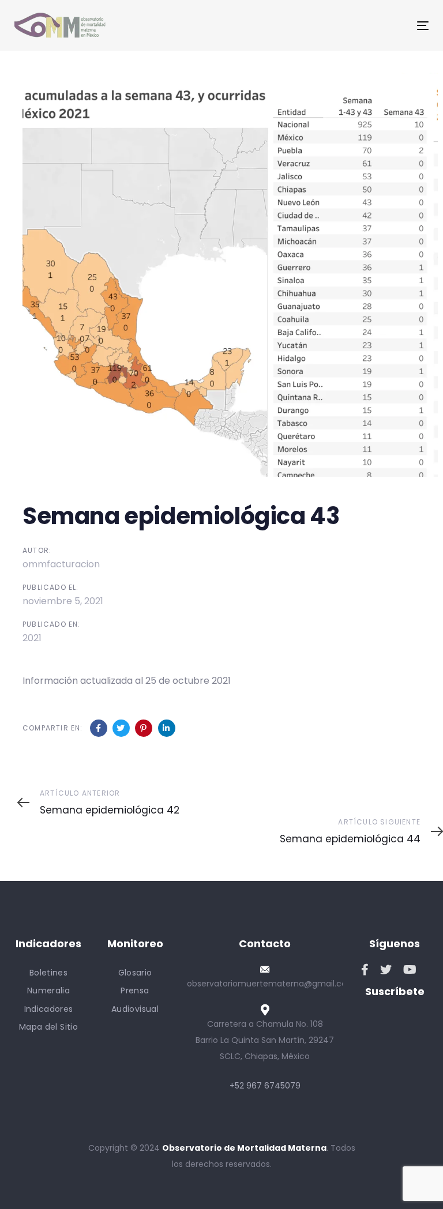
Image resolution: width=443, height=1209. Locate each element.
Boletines (48, 972)
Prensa (135, 990)
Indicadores (48, 1009)
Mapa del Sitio (48, 1027)
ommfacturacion (61, 564)
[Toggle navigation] (360, 25)
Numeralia (48, 990)
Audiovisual (135, 1009)
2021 (32, 638)
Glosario (135, 972)
